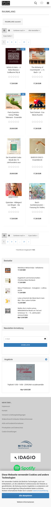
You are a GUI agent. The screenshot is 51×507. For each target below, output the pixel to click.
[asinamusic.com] (5, 3)
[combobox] (19, 30)
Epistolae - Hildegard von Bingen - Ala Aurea (14, 204)
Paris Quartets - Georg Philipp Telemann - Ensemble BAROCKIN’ (14, 115)
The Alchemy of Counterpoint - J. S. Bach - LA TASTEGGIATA (37, 70)
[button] (4, 30)
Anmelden (25, 345)
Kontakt (4, 411)
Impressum (6, 406)
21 (24, 42)
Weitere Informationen (25, 502)
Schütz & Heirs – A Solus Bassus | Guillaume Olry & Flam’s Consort (14, 70)
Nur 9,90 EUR (25, 390)
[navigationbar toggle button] (48, 3)
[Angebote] (46, 359)
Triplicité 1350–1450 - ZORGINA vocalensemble (25, 385)
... (19, 42)
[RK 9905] (25, 372)
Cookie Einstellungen (9, 432)
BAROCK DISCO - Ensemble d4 (37, 158)
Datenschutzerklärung (40, 491)
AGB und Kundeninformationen (12, 423)
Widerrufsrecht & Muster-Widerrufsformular (17, 419)
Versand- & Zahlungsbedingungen (14, 415)
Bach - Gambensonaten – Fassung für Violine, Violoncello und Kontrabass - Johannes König (37, 205)
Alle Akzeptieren (25, 496)
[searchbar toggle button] (35, 3)
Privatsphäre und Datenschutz (12, 428)
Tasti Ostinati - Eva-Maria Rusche (37, 113)
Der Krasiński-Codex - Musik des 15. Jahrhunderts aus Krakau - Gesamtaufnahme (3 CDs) (14, 160)
